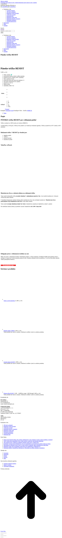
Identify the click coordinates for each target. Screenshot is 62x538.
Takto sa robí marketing (9, 300)
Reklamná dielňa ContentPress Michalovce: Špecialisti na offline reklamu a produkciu (24, 448)
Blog (5, 458)
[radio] (9, 89)
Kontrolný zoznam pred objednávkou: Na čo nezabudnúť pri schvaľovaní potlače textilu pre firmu (27, 443)
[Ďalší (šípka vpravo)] (2, 534)
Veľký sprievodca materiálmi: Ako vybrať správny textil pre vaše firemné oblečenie (23, 441)
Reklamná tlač (7, 434)
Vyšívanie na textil (8, 427)
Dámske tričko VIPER (9, 330)
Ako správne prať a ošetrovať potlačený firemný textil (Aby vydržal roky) (21, 442)
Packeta (5, 457)
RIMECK (29, 110)
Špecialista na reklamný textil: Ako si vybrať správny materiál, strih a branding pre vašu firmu (26, 445)
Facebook (6, 453)
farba (2, 93)
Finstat (5, 455)
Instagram (6, 454)
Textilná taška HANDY (9, 362)
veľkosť (3, 104)
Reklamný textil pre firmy (10, 426)
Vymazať (7, 109)
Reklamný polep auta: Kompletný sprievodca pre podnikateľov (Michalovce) (22, 446)
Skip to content (4, 1)
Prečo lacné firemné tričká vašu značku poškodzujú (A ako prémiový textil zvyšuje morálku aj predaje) (28, 439)
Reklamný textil (9, 110)
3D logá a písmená (8, 425)
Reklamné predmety (8, 432)
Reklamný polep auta (9, 430)
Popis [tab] (5, 113)
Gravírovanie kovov (8, 433)
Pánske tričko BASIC (9, 393)
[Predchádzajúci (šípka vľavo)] (1, 534)
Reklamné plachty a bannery (10, 429)
